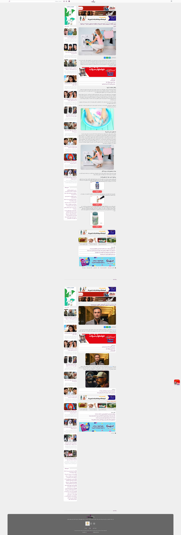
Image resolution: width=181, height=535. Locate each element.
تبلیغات (90, 528)
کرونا (98, 267)
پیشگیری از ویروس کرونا (111, 267)
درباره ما (86, 528)
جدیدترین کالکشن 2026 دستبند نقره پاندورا (108, 84)
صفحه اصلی (94, 528)
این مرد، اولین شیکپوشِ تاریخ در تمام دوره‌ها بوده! (107, 254)
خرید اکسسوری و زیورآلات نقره (110, 82)
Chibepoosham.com (90, 532)
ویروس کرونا (84, 267)
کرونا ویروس (95, 267)
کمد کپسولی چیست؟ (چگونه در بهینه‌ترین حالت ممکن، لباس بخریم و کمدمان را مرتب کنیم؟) (101, 250)
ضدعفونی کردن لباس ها (103, 267)
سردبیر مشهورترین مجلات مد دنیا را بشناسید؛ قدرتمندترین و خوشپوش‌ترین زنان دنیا (102, 248)
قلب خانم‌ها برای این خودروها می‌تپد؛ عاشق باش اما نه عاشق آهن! (105, 252)
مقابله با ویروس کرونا (89, 267)
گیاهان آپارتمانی (112, 80)
